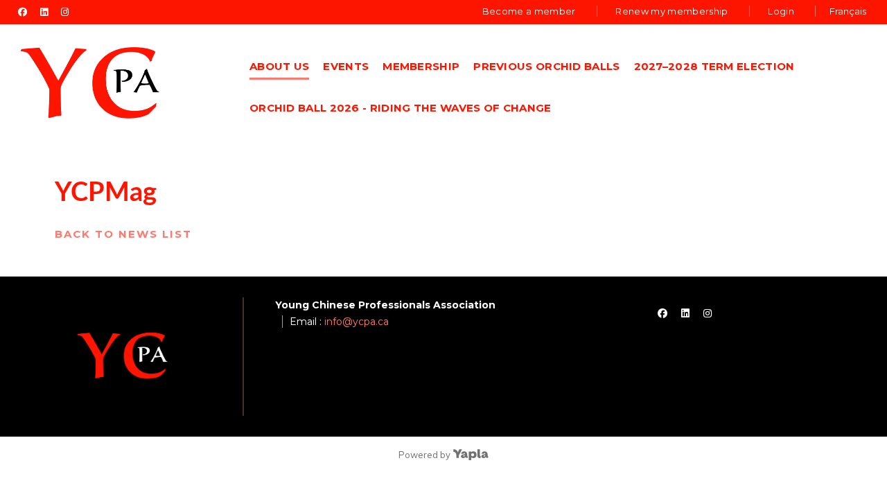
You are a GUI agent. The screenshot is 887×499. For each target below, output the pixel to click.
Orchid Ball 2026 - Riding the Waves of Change (400, 107)
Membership (421, 66)
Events (346, 66)
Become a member (529, 11)
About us (279, 66)
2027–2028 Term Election (714, 66)
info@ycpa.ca (356, 321)
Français (847, 11)
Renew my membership (671, 11)
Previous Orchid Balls (546, 66)
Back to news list (123, 233)
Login (781, 11)
